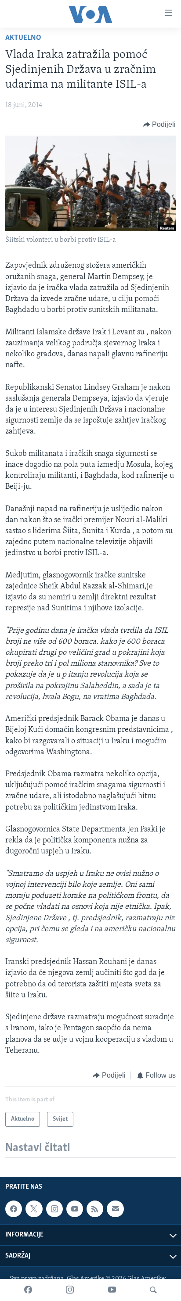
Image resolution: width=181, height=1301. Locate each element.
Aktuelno (23, 38)
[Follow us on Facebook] (13, 1209)
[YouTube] (112, 1290)
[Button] (159, 124)
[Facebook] (28, 1290)
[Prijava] (115, 1209)
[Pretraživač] (153, 1290)
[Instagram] (69, 1290)
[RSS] (95, 1209)
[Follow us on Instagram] (54, 1209)
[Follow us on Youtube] (74, 1209)
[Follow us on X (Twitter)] (33, 1209)
